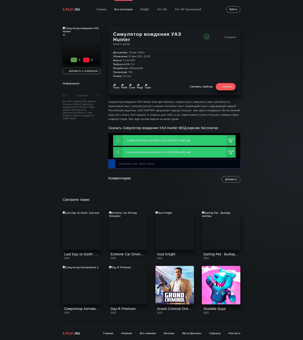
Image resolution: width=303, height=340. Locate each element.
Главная (101, 9)
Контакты (234, 333)
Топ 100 (162, 9)
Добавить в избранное (83, 70)
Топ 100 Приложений (188, 9)
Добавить (231, 179)
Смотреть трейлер (201, 86)
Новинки (126, 333)
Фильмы (169, 333)
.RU (71, 9)
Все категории (123, 9)
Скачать (227, 86)
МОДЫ (144, 9)
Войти (233, 9)
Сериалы (215, 333)
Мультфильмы (191, 333)
